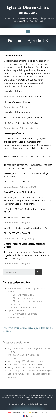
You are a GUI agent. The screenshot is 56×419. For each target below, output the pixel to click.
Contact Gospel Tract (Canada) (19, 238)
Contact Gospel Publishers (17, 107)
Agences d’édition (16, 310)
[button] (28, 31)
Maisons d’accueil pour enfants (28, 301)
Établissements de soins (25, 307)
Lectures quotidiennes (16, 342)
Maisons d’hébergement (25, 298)
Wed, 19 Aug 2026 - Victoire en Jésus (25, 361)
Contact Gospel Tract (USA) (17, 222)
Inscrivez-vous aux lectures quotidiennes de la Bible (28, 329)
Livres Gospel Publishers (25, 313)
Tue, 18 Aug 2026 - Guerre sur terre (25, 364)
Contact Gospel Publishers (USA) (20, 187)
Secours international (23, 294)
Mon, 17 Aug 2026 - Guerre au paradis (26, 367)
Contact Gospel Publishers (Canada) (21, 128)
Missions (17, 304)
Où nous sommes (16, 316)
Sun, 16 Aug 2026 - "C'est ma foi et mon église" (30, 370)
